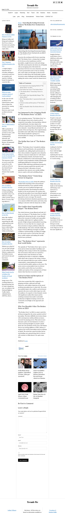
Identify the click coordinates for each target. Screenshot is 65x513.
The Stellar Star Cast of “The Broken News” (31, 89)
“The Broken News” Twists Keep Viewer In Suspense (31, 92)
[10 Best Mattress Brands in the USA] (56, 169)
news (26, 341)
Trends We (32, 5)
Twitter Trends (40, 16)
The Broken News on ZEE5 (26, 181)
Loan (14, 16)
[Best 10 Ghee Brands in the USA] (8, 208)
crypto (16, 12)
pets (18, 16)
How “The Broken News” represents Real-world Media (32, 100)
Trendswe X (52, 510)
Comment (20, 416)
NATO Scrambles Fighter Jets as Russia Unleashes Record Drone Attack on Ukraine (39, 374)
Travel (33, 12)
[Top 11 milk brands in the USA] (8, 119)
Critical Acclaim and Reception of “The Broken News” (32, 103)
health (10, 12)
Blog (23, 16)
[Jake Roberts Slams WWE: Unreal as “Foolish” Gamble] (56, 72)
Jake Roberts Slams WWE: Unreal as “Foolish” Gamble (55, 78)
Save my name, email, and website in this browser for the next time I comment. (31, 455)
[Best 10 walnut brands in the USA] (8, 237)
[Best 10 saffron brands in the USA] (8, 180)
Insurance (54, 12)
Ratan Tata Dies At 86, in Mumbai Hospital (39, 396)
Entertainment (30, 16)
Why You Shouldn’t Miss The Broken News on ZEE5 (32, 107)
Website (19, 446)
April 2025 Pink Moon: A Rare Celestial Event (23, 396)
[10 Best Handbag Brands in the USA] (56, 206)
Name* (19, 435)
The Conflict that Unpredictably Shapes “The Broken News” (32, 96)
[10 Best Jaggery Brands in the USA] (56, 108)
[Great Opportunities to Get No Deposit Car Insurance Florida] (8, 149)
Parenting (22, 12)
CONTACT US (49, 16)
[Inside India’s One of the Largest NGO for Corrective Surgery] (56, 43)
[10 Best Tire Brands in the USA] (56, 138)
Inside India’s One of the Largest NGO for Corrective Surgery (56, 50)
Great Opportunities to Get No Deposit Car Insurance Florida (8, 156)
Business (43, 12)
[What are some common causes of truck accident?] (8, 87)
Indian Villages (12, 510)
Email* (19, 440)
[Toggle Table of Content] (43, 83)
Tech (28, 12)
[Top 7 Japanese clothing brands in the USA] (8, 56)
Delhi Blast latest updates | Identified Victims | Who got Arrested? (24, 373)
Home (48, 12)
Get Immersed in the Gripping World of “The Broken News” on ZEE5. (32, 86)
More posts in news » (42, 356)
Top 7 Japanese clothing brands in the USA (8, 64)
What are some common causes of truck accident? (7, 94)
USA (37, 12)
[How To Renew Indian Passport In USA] (8, 29)
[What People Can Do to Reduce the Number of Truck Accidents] (8, 266)
